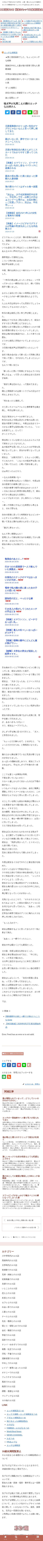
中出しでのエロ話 (9, 1363)
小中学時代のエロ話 (10, 1256)
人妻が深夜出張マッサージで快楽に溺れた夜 (22, 81)
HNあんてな (12, 1442)
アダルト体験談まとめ (16, 1418)
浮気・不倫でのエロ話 (11, 1354)
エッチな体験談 (10, 53)
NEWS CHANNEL (14, 1435)
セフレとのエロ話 (9, 1302)
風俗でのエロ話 (8, 1382)
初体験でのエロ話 (9, 1270)
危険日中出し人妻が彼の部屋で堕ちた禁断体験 (22, 67)
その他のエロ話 (8, 1400)
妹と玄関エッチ (12, 98)
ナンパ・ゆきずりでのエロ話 (14, 1344)
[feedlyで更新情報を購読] (4, 1077)
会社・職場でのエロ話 (11, 1330)
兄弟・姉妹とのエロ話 (11, 1274)
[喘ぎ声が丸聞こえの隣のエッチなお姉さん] (18, 112)
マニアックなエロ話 (10, 1396)
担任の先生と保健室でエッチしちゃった (22, 93)
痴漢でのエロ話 (8, 1386)
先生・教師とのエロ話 (11, 1321)
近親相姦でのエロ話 (10, 1279)
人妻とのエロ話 (8, 1312)
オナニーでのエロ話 (10, 1372)
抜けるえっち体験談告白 (17, 1421)
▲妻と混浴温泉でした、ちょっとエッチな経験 (22, 59)
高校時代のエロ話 (9, 1260)
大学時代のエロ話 (9, 1265)
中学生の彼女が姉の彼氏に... (17, 74)
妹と (4, 39)
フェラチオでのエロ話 (11, 1377)
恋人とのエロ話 (8, 1293)
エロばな (10, 1425)
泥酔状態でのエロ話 (10, 1358)
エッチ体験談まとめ (15, 1411)
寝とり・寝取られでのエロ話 (13, 1053)
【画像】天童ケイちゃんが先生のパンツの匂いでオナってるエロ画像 (11, 34)
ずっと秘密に (11, 88)
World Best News (14, 1432)
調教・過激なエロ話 (10, 1391)
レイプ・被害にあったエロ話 (14, 1368)
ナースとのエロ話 (9, 1316)
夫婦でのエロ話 (8, 1284)
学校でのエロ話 (8, 1335)
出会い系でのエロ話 (10, 1307)
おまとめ (10, 1438)
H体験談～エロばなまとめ (18, 1428)
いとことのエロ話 (9, 1288)
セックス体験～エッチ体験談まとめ (22, 1414)
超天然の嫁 (6, 42)
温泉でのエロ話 (8, 1340)
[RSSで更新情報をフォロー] (9, 1077)
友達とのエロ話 (8, 1298)
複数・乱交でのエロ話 (11, 1349)
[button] (38, 953)
